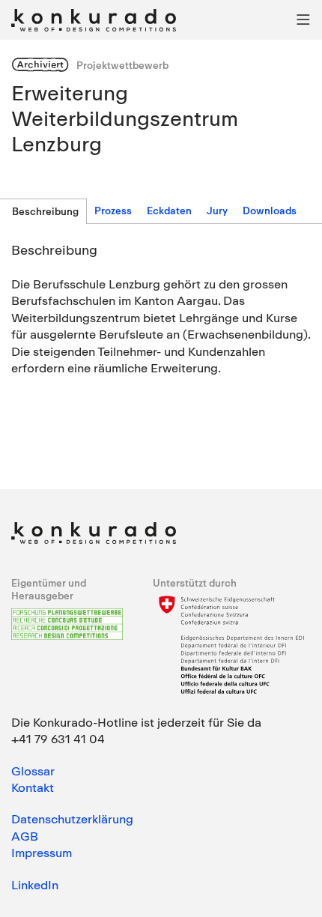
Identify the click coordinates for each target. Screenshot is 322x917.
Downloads (270, 211)
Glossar (33, 770)
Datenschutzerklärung (72, 818)
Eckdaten (169, 211)
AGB (24, 836)
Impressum (41, 852)
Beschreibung (45, 211)
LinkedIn (34, 884)
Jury (217, 211)
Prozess (113, 211)
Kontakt (32, 787)
